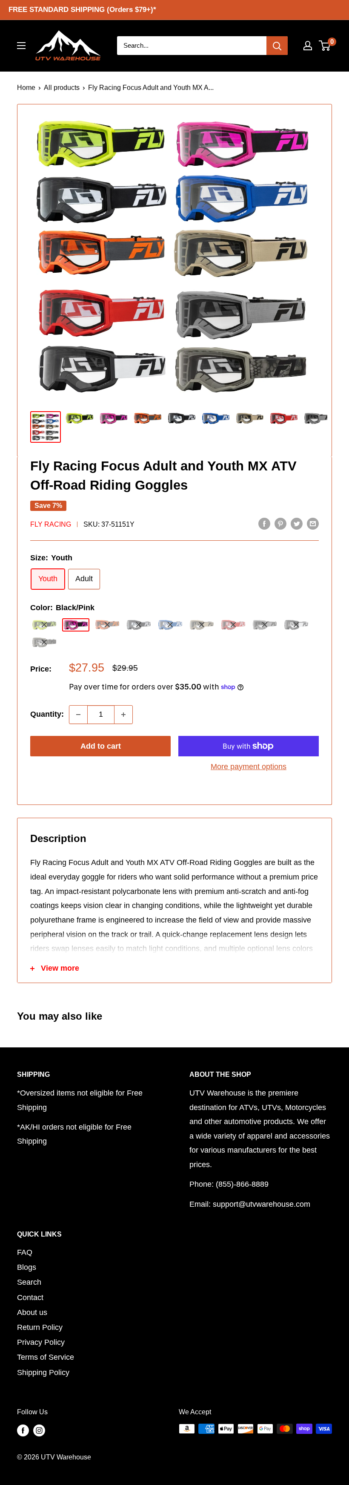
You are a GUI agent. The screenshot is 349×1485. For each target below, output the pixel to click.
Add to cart (100, 746)
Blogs (26, 1267)
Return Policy (40, 1327)
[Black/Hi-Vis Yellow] (44, 624)
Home (26, 87)
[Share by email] (313, 523)
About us (32, 1312)
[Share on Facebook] (264, 523)
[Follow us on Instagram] (39, 1430)
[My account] (307, 45)
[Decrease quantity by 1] (78, 715)
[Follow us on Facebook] (23, 1430)
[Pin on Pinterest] (280, 523)
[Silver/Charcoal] (264, 624)
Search (29, 1282)
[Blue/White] (170, 624)
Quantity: (47, 714)
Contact (30, 1297)
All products (62, 87)
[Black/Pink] (75, 624)
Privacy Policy (41, 1342)
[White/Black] (296, 624)
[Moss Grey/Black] (44, 642)
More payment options (248, 766)
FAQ (24, 1252)
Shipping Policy (43, 1372)
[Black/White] (138, 624)
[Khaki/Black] (201, 624)
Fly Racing (50, 524)
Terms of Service (45, 1357)
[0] (325, 45)
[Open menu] (21, 45)
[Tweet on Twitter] (297, 523)
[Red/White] (233, 624)
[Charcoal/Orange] (107, 624)
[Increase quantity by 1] (123, 715)
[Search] (277, 45)
